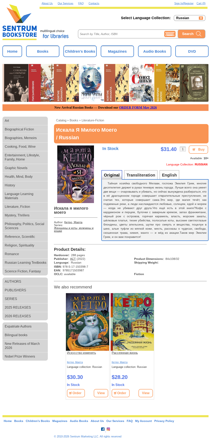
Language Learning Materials (19, 196)
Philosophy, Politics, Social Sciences (24, 226)
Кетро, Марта (73, 222)
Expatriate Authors (18, 326)
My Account (143, 421)
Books (42, 51)
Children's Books (80, 51)
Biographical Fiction (19, 129)
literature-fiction (93, 120)
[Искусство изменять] (87, 322)
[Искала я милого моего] (75, 174)
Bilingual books (16, 335)
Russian (182, 18)
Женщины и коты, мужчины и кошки (74, 229)
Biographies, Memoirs (21, 138)
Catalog (61, 120)
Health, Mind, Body (19, 176)
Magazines (117, 51)
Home (12, 51)
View (101, 393)
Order (77, 393)
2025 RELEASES (18, 307)
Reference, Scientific (20, 236)
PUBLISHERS (15, 290)
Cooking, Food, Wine (20, 146)
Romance (12, 254)
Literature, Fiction (17, 206)
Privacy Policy (164, 421)
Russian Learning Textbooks (25, 262)
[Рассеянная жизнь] (132, 322)
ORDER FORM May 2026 (138, 107)
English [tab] (169, 175)
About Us (47, 3)
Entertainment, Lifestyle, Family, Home (22, 157)
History (10, 185)
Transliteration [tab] (141, 175)
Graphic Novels (16, 168)
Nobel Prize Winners (20, 356)
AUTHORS (13, 281)
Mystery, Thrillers (17, 215)
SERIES (11, 299)
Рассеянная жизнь (125, 352)
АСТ (73, 258)
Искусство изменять (81, 352)
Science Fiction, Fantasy (23, 271)
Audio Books (154, 51)
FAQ (81, 3)
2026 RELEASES (18, 316)
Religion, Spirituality (19, 245)
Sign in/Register (183, 3)
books (74, 120)
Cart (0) (201, 3)
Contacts (94, 3)
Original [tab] (112, 175)
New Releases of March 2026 (22, 346)
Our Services (65, 3)
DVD (192, 51)
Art (7, 120)
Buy (201, 149)
